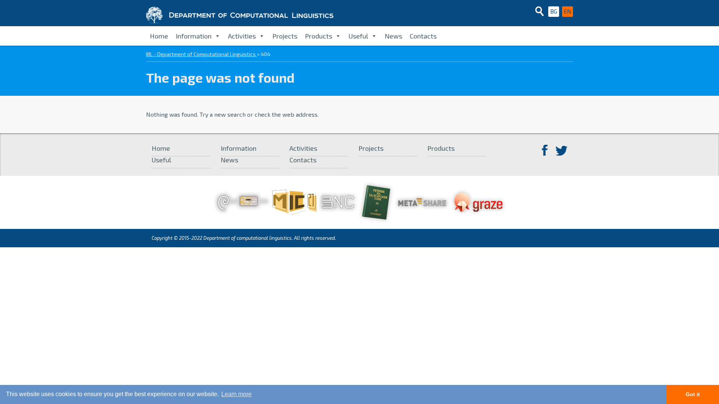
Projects (284, 36)
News (393, 36)
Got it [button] (693, 394)
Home (159, 36)
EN (567, 11)
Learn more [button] (236, 394)
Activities (242, 36)
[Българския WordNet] (242, 201)
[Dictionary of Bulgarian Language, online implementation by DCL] (376, 201)
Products (318, 36)
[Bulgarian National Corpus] (337, 201)
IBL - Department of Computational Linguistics (201, 54)
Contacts (423, 36)
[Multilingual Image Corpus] (294, 201)
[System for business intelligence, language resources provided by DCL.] (478, 201)
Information (194, 36)
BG (553, 11)
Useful (358, 36)
